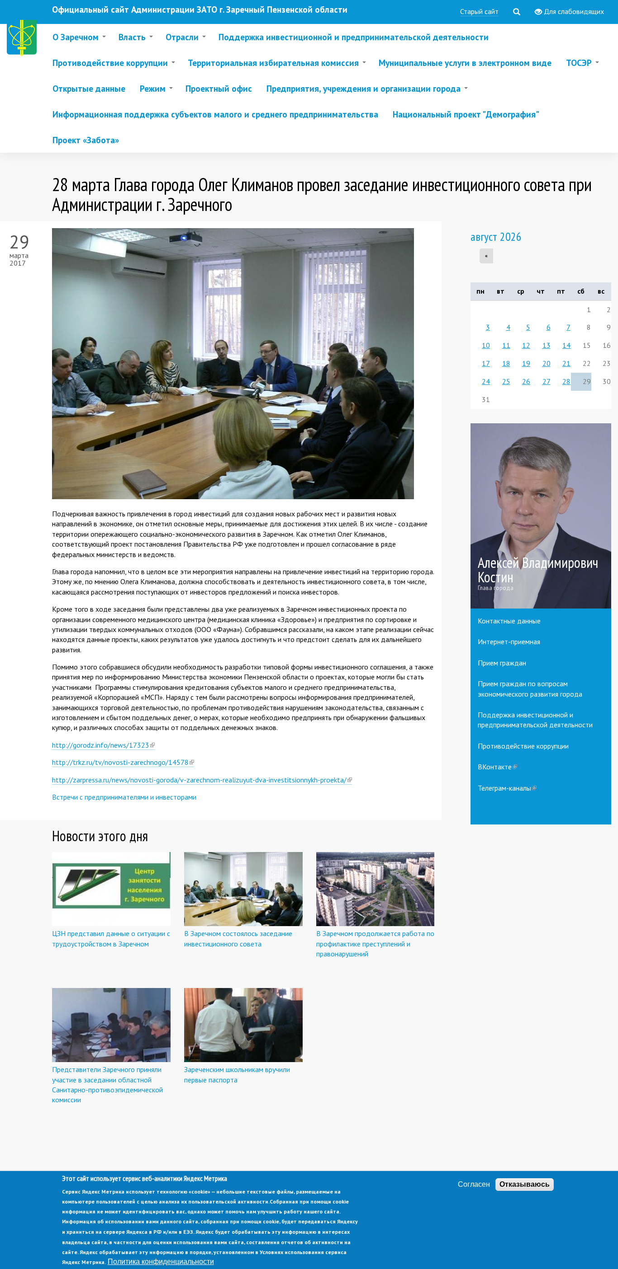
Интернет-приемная (509, 641)
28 (566, 381)
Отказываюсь (524, 1184)
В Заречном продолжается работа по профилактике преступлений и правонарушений (375, 943)
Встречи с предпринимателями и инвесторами (124, 796)
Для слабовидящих (573, 11)
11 (506, 345)
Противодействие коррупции (523, 745)
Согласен (474, 1184)
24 (486, 381)
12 (526, 345)
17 (486, 363)
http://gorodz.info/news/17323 (103, 745)
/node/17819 (541, 516)
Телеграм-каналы (507, 787)
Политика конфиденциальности (161, 1261)
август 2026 (496, 236)
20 (546, 363)
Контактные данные (509, 620)
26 (526, 381)
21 (566, 363)
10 (486, 345)
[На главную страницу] (23, 39)
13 (546, 345)
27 (546, 381)
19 (526, 363)
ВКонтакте (497, 766)
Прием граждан (502, 662)
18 (506, 363)
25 (506, 381)
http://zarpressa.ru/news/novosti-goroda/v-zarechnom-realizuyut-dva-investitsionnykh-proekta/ (202, 780)
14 (566, 345)
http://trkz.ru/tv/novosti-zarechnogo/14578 (123, 762)
